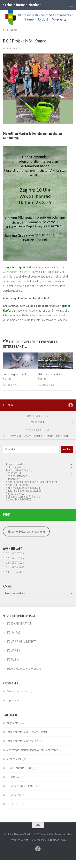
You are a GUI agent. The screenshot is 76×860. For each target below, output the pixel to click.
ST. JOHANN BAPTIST (18, 623)
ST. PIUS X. (12, 659)
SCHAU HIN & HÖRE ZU (19, 499)
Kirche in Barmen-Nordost (22, 5)
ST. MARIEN (13, 650)
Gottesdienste (14, 467)
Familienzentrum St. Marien (22, 741)
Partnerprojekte (15, 493)
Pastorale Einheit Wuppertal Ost (24, 490)
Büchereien (12, 479)
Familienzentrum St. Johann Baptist (26, 732)
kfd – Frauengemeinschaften (23, 487)
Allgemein (12, 723)
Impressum (12, 700)
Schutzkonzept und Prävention (23, 496)
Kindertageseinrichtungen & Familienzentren (31, 482)
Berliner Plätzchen (16, 476)
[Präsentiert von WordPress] (27, 840)
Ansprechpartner (16, 464)
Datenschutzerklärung (19, 691)
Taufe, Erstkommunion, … (20, 470)
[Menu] (71, 5)
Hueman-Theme (58, 839)
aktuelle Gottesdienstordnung (26, 531)
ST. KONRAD (10, 30)
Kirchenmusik (14, 473)
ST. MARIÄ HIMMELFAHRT (21, 641)
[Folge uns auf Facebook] (70, 405)
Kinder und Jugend (17, 485)
